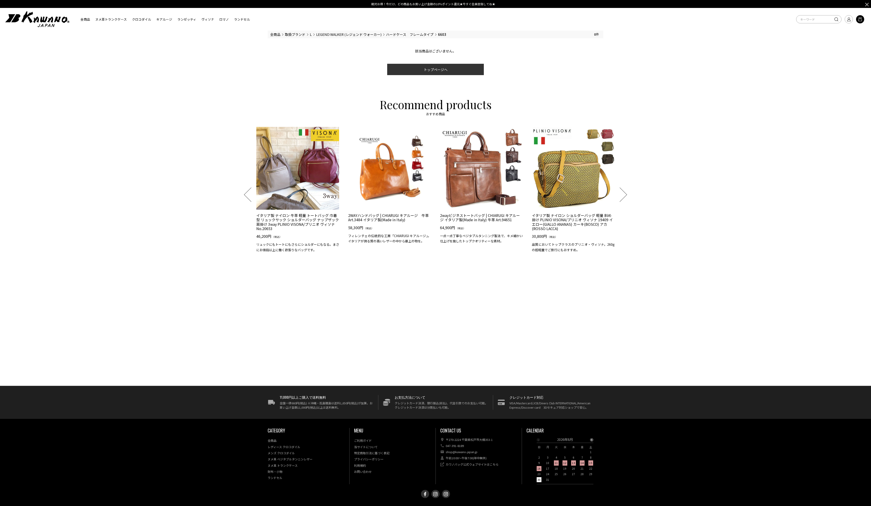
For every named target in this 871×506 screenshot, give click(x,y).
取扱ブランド (295, 34)
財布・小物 (275, 471)
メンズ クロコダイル (281, 453)
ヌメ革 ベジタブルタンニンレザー (290, 459)
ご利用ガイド (363, 440)
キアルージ (164, 19)
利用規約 (360, 465)
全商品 (85, 19)
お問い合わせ (363, 471)
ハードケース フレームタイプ (409, 34)
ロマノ (224, 19)
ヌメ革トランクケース (111, 19)
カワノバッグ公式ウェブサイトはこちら (472, 464)
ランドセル (242, 19)
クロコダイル (141, 19)
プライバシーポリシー (369, 459)
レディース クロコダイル (284, 447)
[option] (297, 191)
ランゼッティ (186, 19)
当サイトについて (366, 447)
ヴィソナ (207, 19)
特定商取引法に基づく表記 (371, 453)
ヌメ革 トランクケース (283, 465)
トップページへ (436, 69)
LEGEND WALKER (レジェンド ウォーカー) (349, 34)
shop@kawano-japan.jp (461, 452)
